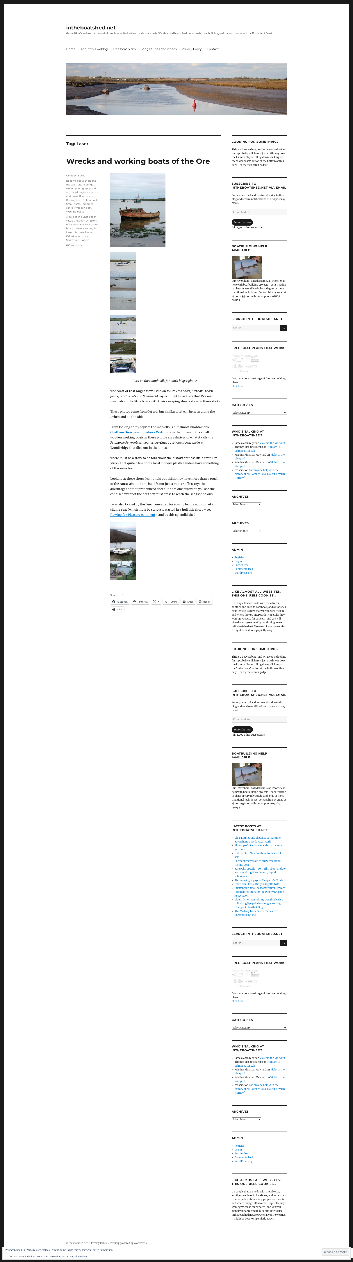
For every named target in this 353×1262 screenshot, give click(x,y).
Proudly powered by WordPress (128, 1243)
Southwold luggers (77, 239)
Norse (88, 232)
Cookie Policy (79, 1256)
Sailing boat (90, 200)
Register (239, 557)
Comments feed (244, 569)
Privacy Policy (192, 49)
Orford (70, 236)
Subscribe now (242, 222)
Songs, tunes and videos (159, 49)
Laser (69, 232)
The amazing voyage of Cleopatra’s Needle (259, 880)
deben (78, 228)
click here (237, 386)
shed (87, 236)
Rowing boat (73, 200)
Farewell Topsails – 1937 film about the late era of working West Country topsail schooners (260, 872)
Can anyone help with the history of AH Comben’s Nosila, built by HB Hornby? (260, 474)
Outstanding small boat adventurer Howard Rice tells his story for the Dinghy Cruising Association (260, 891)
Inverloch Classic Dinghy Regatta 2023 (257, 884)
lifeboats (79, 232)
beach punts (80, 216)
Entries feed (242, 565)
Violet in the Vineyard (272, 443)
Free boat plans (124, 49)
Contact (213, 49)
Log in (238, 561)
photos (79, 236)
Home (70, 49)
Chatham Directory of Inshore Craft (137, 432)
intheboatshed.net (91, 27)
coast (88, 224)
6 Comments (74, 245)
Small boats (73, 203)
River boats (85, 196)
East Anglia (90, 228)
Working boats (75, 211)
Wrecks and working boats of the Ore (138, 161)
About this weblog (94, 49)
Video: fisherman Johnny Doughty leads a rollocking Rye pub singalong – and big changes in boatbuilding (259, 903)
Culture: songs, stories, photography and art (81, 188)
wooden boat (83, 207)
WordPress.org (243, 572)
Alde (69, 216)
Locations (76, 192)
